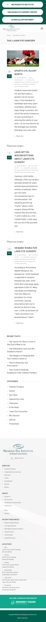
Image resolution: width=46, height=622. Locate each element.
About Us (7, 497)
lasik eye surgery (31, 82)
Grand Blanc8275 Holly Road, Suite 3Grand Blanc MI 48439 (10, 572)
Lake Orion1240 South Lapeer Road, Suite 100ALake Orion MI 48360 (14, 580)
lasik (32, 168)
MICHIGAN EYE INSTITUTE (22, 5)
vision (33, 172)
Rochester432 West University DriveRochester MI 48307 (11, 587)
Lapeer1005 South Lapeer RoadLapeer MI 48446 (10, 565)
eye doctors (27, 168)
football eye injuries (20, 82)
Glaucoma (7, 475)
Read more (19, 136)
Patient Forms (9, 532)
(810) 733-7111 (19, 458)
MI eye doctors (26, 170)
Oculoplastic (8, 481)
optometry (23, 264)
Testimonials (8, 535)
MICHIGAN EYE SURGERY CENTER (22, 12)
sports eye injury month (21, 86)
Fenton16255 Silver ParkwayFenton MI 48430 (9, 557)
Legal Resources (9, 538)
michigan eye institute (28, 84)
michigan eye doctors (20, 261)
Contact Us (8, 506)
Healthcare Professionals (12, 503)
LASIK (6, 478)
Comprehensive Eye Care (12, 472)
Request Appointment (11, 523)
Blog (5, 510)
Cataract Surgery (10, 469)
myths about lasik (25, 172)
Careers (7, 513)
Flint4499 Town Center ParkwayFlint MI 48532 (11, 550)
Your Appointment (10, 526)
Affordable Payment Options (13, 529)
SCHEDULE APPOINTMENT (22, 20)
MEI (34, 259)
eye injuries (31, 80)
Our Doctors (8, 500)
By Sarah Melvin (21, 78)
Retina (6, 487)
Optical (6, 484)
